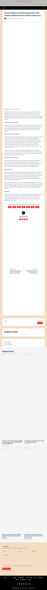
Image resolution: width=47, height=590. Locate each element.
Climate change (29, 577)
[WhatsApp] (33, 207)
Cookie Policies (7, 341)
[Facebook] (10, 207)
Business (15, 577)
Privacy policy (7, 343)
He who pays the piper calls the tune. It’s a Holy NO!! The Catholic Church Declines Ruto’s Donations (33, 536)
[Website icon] (25, 219)
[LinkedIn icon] (22, 219)
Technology (40, 577)
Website (33, 551)
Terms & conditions (8, 344)
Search (5, 321)
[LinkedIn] (23, 207)
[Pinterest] (19, 207)
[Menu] (44, 7)
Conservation (21, 577)
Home (5, 577)
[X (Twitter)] (14, 207)
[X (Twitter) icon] (27, 219)
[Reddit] (28, 207)
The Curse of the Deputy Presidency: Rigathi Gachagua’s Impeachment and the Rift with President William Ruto (12, 442)
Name (4, 551)
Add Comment (6, 555)
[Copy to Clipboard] (37, 207)
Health (17, 579)
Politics (22, 18)
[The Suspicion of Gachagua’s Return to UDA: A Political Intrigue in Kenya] (34, 396)
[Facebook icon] (20, 219)
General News (23, 579)
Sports (29, 579)
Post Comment (6, 568)
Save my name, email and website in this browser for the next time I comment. (18, 565)
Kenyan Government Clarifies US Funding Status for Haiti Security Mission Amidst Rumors (11, 536)
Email (19, 551)
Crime (35, 577)
